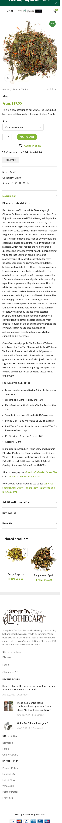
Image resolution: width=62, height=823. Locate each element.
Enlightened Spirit (44, 575)
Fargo (5, 664)
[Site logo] (30, 10)
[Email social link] (20, 183)
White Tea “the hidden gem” (32, 723)
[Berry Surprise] (15, 558)
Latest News (9, 779)
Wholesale (8, 785)
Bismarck (7, 657)
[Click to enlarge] (8, 78)
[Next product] (55, 89)
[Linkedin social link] (28, 183)
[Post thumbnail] (8, 709)
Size (4, 121)
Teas (15, 89)
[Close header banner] (56, 3)
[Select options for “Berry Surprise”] (25, 554)
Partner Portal (10, 791)
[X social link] (16, 183)
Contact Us (8, 773)
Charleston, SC (10, 671)
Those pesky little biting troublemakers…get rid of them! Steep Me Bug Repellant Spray (34, 706)
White (24, 89)
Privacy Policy (10, 767)
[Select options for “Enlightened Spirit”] (53, 554)
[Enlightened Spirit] (44, 558)
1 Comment (22, 694)
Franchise (7, 797)
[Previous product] (48, 89)
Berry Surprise (16, 574)
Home (5, 89)
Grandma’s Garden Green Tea (41, 472)
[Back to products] (51, 89)
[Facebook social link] (12, 183)
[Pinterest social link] (24, 183)
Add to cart (27, 137)
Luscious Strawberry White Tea (23, 476)
